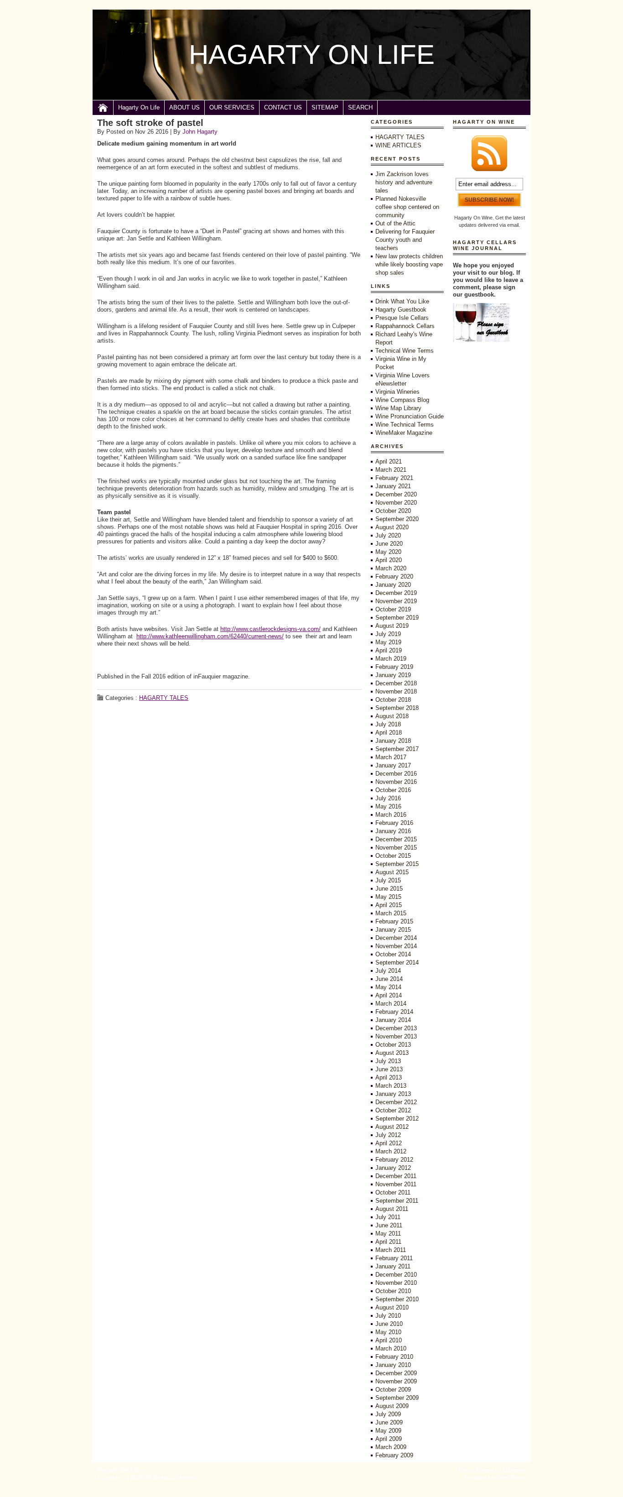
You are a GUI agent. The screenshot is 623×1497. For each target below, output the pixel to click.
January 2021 (393, 486)
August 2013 (392, 1052)
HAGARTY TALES (163, 697)
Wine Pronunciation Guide (409, 416)
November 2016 (396, 781)
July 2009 (388, 1414)
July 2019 (388, 634)
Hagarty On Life (139, 107)
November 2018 (396, 691)
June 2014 (389, 978)
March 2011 (390, 1250)
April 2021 (388, 461)
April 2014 (388, 995)
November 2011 (395, 1184)
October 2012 (393, 1110)
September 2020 (397, 519)
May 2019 (388, 642)
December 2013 (396, 1028)
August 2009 (392, 1406)
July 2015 (388, 880)
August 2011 (391, 1208)
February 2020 (394, 576)
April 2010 (388, 1340)
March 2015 (390, 913)
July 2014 (388, 970)
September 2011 (396, 1200)
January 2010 (393, 1364)
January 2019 (393, 675)
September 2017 (397, 749)
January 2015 (393, 929)
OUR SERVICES (231, 107)
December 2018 (396, 683)
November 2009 (396, 1381)
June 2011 (388, 1225)
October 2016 (393, 790)
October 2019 (393, 609)
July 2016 (388, 798)
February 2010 (394, 1356)
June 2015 (389, 888)
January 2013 (393, 1093)
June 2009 (389, 1422)
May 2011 (388, 1233)
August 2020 (392, 527)
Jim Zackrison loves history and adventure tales (403, 182)
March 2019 (390, 658)
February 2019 (394, 666)
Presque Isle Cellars (402, 317)
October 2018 (393, 699)
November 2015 (396, 847)
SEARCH (360, 107)
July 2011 (387, 1217)
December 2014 (396, 937)
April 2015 (388, 905)
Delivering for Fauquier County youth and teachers (405, 239)
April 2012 (388, 1143)
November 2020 (396, 502)
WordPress (511, 1477)
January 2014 (393, 1020)
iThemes (514, 1470)
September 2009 (397, 1397)
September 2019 (397, 617)
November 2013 (396, 1036)
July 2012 (388, 1135)
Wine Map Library (398, 408)
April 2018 (388, 732)
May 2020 (388, 551)
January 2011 (392, 1266)
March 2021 (390, 469)
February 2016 (394, 822)
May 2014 (388, 987)
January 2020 (393, 584)
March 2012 (390, 1151)
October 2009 (393, 1389)
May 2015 (388, 896)
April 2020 (388, 560)
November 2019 (396, 601)
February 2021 (394, 478)
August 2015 (392, 872)
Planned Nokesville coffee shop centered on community (407, 207)
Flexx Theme (475, 1470)
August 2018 (392, 716)
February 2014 (394, 1011)
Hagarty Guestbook (400, 309)
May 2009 (388, 1430)
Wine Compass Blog (402, 399)
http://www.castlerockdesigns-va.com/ (270, 629)
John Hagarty (200, 131)
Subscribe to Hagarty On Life (489, 153)
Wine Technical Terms (404, 424)
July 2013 (388, 1061)
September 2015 (397, 864)
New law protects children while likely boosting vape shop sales (409, 264)
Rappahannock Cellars (405, 326)
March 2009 (390, 1447)
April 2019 (388, 650)
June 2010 (389, 1323)
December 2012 (396, 1102)
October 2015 (393, 855)
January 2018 (393, 740)
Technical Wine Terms (404, 350)
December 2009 (396, 1373)
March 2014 (390, 1003)
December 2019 (396, 592)
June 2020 (389, 543)
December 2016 (396, 773)
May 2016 (388, 806)
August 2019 (392, 625)
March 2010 (390, 1348)
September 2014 (397, 962)
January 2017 (393, 765)
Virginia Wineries (397, 391)
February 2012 (394, 1159)
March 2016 (390, 814)
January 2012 (393, 1167)
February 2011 (394, 1258)
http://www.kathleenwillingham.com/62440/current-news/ (210, 636)
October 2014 (393, 954)
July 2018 (388, 724)
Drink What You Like (402, 301)
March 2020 (390, 568)
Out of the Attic (395, 223)
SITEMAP (325, 107)
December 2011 (395, 1176)
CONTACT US (283, 107)
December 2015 (396, 839)
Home (103, 107)
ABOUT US (184, 107)
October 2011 (392, 1192)
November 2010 (396, 1282)
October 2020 (393, 510)
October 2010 (393, 1291)
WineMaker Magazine (403, 432)
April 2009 (388, 1438)
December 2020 (396, 494)
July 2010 (388, 1315)
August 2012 (392, 1126)
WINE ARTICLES (398, 145)
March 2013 (390, 1085)
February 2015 (394, 921)
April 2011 (388, 1241)
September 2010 (397, 1299)
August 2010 (392, 1307)
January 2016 (393, 831)
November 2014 (396, 946)
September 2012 (397, 1118)
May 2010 (388, 1332)
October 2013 (393, 1044)
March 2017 (390, 757)
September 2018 (397, 707)
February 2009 (394, 1455)
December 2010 (396, 1274)
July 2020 (388, 535)
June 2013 (389, 1069)
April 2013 (388, 1077)
